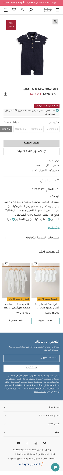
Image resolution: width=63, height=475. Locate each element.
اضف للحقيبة (45, 321)
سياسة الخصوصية (18, 382)
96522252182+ (40, 392)
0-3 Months (52, 129)
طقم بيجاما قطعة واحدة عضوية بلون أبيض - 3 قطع (17, 306)
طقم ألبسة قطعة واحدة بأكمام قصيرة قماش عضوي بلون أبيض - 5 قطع (46, 306)
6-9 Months (20, 129)
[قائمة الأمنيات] (35, 263)
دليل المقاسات (11, 122)
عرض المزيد (53, 228)
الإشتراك (31, 368)
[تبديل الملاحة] (57, 10)
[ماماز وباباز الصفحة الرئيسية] (47, 10)
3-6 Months (36, 129)
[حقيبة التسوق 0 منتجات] (6, 10)
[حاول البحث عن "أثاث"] (31, 10)
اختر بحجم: (54, 122)
